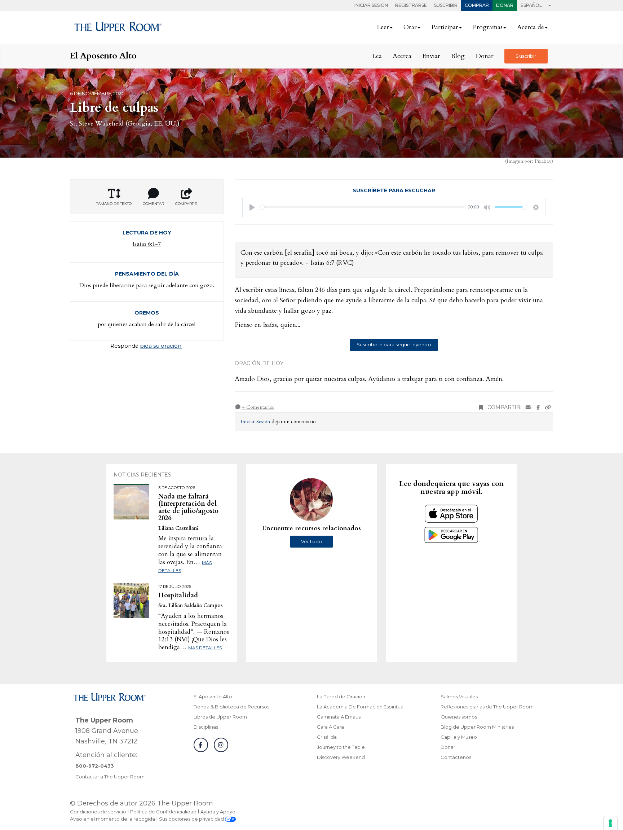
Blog (458, 56)
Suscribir (446, 5)
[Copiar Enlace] (548, 407)
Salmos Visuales (459, 696)
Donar (504, 5)
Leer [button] (383, 27)
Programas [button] (488, 27)
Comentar (153, 203)
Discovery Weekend (341, 757)
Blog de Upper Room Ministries (477, 727)
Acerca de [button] (530, 27)
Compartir (186, 203)
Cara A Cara (330, 727)
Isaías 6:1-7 (147, 244)
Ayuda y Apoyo (217, 811)
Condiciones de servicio (98, 811)
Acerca (402, 56)
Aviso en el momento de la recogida (112, 819)
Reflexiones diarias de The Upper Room (487, 707)
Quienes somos (459, 717)
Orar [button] (410, 27)
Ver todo (311, 541)
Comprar (477, 5)
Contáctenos (456, 757)
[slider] (362, 207)
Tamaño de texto (114, 203)
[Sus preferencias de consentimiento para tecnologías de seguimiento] (610, 823)
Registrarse (411, 5)
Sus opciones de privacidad (192, 819)
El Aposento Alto (213, 696)
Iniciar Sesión (371, 5)
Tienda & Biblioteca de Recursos (231, 707)
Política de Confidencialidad (163, 811)
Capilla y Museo (459, 737)
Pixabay (543, 161)
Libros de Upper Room (220, 717)
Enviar (431, 56)
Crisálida (327, 737)
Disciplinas (206, 727)
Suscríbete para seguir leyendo (394, 344)
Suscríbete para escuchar (394, 190)
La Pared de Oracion (341, 696)
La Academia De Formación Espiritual (361, 707)
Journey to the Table (341, 747)
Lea (377, 56)
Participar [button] (444, 27)
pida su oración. (161, 345)
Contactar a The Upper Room (110, 777)
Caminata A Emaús (339, 717)
